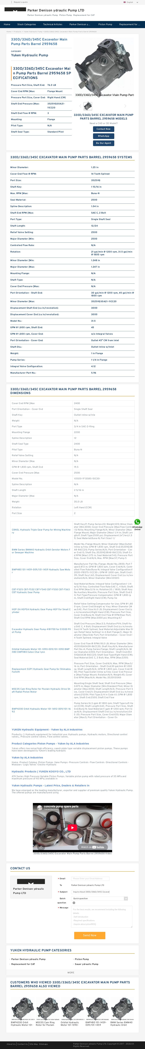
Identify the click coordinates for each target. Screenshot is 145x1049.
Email (61, 879)
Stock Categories (26, 24)
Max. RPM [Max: (19, 193)
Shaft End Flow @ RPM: (24, 113)
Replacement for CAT (130, 24)
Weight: (14, 353)
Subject (62, 892)
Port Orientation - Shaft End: (26, 293)
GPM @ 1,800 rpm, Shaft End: (26, 327)
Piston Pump (105, 24)
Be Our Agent (103, 143)
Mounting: (16, 119)
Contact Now (104, 129)
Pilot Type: (17, 125)
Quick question (61, 900)
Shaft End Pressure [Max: (25, 103)
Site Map (34, 1044)
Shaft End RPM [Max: (22, 213)
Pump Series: (17, 360)
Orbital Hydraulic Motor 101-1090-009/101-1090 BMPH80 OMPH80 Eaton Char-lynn (41, 651)
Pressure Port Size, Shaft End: (28, 85)
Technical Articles (52, 24)
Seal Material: (18, 200)
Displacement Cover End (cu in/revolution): (34, 314)
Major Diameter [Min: (22, 239)
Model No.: (16, 321)
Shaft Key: (16, 187)
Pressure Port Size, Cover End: (28, 97)
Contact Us (22, 1044)
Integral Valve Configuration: (26, 366)
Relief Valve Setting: (21, 232)
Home (7, 24)
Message (63, 908)
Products (17, 32)
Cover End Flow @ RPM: (23, 174)
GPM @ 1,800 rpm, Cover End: (26, 334)
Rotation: (15, 252)
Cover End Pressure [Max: (24, 286)
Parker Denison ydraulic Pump (82, 24)
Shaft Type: (16, 280)
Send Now (89, 935)
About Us (11, 1044)
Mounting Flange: (19, 273)
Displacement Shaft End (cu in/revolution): (34, 308)
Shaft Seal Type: (20, 132)
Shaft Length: (17, 226)
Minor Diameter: (19, 167)
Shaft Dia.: (16, 347)
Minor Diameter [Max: (22, 301)
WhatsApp (103, 136)
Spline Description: (21, 206)
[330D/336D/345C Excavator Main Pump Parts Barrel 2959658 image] (103, 67)
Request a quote (21, 2)
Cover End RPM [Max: (23, 91)
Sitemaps (43, 1044)
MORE (71, 972)
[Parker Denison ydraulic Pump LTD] (15, 9)
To (61, 885)
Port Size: (15, 180)
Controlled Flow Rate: (22, 245)
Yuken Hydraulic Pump (33, 32)
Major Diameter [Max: (22, 267)
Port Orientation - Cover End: (26, 340)
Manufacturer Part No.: (23, 373)
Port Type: (16, 219)
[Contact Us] (137, 524)
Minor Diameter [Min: (22, 260)
